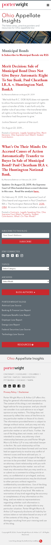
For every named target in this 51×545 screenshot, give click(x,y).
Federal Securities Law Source (16, 330)
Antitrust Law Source (11, 306)
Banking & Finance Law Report (16, 310)
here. (36, 191)
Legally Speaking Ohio (30, 133)
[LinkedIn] (7, 255)
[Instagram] (21, 255)
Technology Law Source (13, 334)
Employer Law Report (12, 320)
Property (27, 214)
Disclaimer (24, 392)
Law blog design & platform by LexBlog (24, 541)
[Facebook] (17, 255)
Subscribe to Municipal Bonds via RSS (26, 55)
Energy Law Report (11, 325)
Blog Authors (18, 291)
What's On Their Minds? (24, 216)
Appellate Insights (25, 358)
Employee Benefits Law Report (16, 315)
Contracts (14, 133)
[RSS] (3, 255)
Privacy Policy (10, 392)
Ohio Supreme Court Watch (23, 135)
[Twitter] (12, 255)
